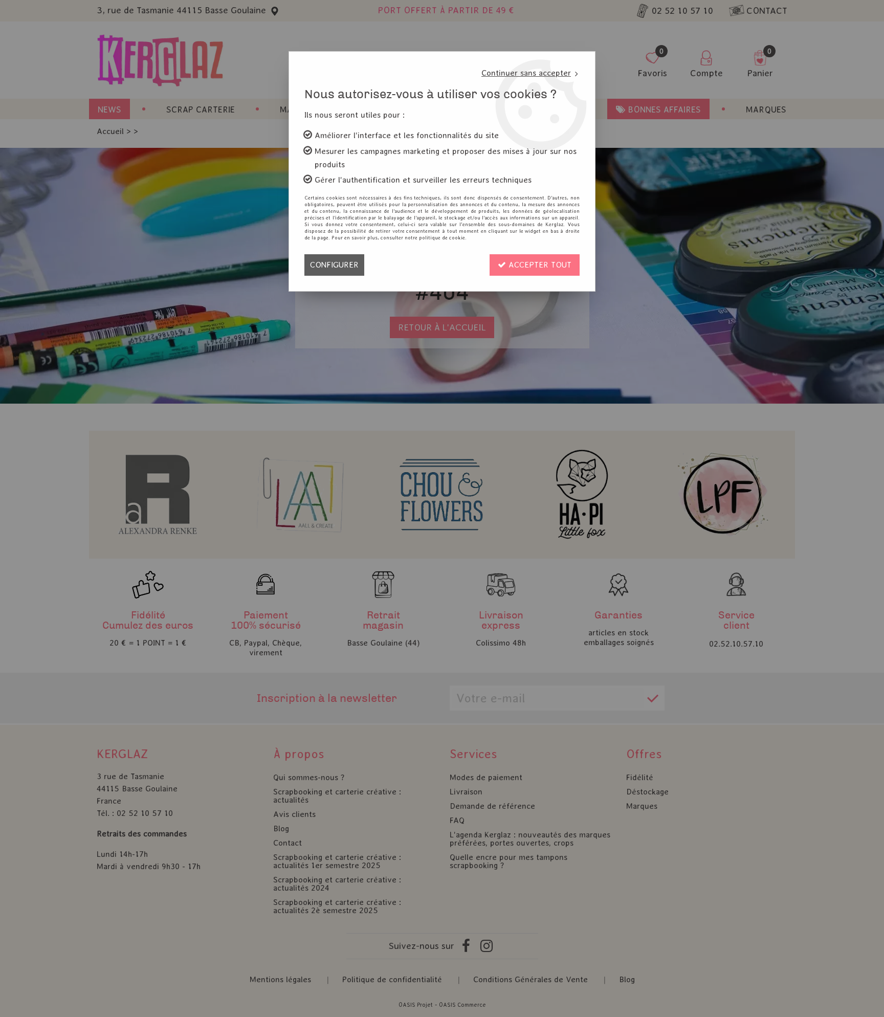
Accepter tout (538, 264)
